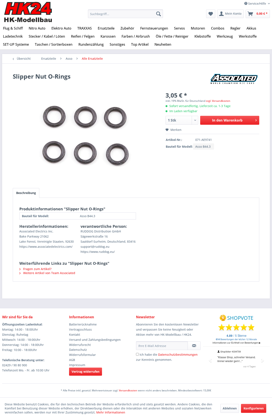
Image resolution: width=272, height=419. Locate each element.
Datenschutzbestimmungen (178, 354)
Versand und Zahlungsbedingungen (95, 340)
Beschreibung (26, 193)
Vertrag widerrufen (85, 371)
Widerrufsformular (82, 355)
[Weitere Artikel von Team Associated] (234, 80)
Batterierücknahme (83, 324)
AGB (72, 360)
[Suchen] (158, 14)
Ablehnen (230, 408)
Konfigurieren (254, 408)
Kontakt (74, 335)
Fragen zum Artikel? (36, 269)
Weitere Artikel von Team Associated (48, 273)
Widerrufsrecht (80, 345)
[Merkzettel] (210, 14)
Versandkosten (128, 390)
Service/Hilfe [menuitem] (257, 3)
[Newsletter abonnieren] (194, 345)
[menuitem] (125, 14)
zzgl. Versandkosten (218, 101)
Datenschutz (78, 350)
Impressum (77, 365)
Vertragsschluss (80, 329)
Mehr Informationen (110, 412)
